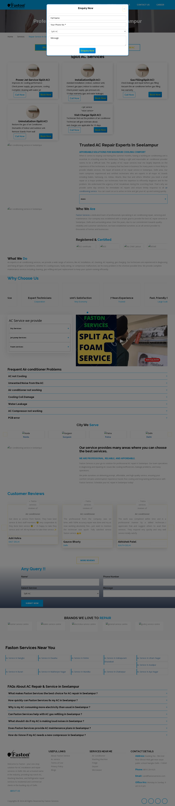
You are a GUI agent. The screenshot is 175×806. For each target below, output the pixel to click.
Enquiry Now (87, 50)
